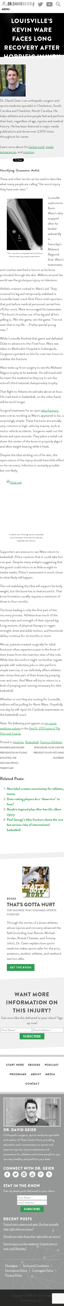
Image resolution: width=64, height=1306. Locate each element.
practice (28, 152)
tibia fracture (49, 410)
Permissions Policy (16, 1270)
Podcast (52, 1065)
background (36, 146)
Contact (32, 1084)
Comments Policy (42, 1270)
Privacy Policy (13, 1275)
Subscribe (32, 1036)
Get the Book (20, 967)
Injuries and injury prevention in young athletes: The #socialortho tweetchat (13, 758)
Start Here (15, 1065)
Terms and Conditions (36, 1265)
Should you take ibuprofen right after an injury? (32, 1236)
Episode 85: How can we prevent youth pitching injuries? (48, 753)
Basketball (32, 742)
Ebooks (34, 1065)
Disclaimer (11, 1265)
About (36, 1074)
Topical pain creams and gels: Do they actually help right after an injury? (31, 1226)
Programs (18, 1074)
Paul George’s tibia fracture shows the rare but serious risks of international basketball (35, 824)
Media (50, 1074)
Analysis (18, 742)
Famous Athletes (51, 742)
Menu (6, 9)
